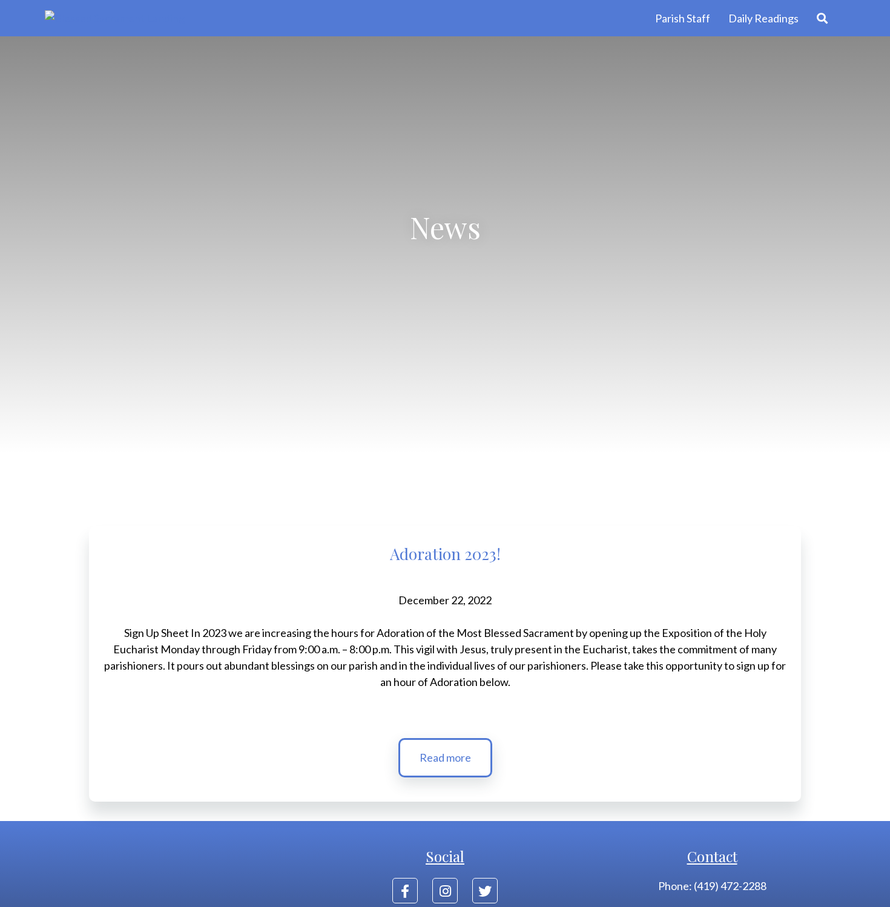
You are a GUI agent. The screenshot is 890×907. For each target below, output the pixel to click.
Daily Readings (763, 18)
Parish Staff (682, 18)
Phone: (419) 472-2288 (712, 885)
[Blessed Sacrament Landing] (115, 18)
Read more (445, 757)
